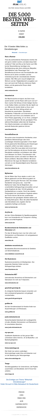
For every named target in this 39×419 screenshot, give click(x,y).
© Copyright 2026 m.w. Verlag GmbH (19, 414)
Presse (21, 392)
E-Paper (21, 31)
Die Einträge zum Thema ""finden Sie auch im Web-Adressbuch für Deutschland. (19, 381)
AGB (21, 401)
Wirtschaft (14, 52)
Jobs (21, 395)
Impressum (21, 407)
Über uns (21, 398)
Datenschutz (22, 404)
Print (21, 34)
